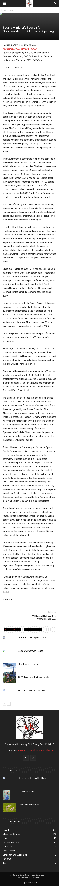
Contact (36, 878)
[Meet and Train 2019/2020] (9, 693)
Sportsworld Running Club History (33, 778)
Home (3, 10)
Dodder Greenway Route (30, 650)
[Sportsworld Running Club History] (9, 779)
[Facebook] (26, 758)
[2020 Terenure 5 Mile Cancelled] (9, 680)
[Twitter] (33, 758)
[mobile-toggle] (4, 3)
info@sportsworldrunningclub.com (35, 749)
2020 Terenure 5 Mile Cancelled (34, 677)
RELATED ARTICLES (12, 629)
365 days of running (28, 664)
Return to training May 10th (32, 637)
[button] (55, 3)
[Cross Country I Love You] (9, 808)
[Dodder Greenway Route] (9, 654)
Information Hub (24, 878)
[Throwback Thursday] (6, 795)
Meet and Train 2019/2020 (32, 690)
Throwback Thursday (28, 791)
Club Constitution (38, 875)
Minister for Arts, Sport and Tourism (20, 48)
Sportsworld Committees (19, 875)
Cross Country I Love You (29, 805)
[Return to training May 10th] (9, 639)
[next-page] (9, 704)
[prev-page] (4, 704)
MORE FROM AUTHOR (33, 629)
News (11, 10)
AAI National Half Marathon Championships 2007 (44, 617)
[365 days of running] (9, 673)
